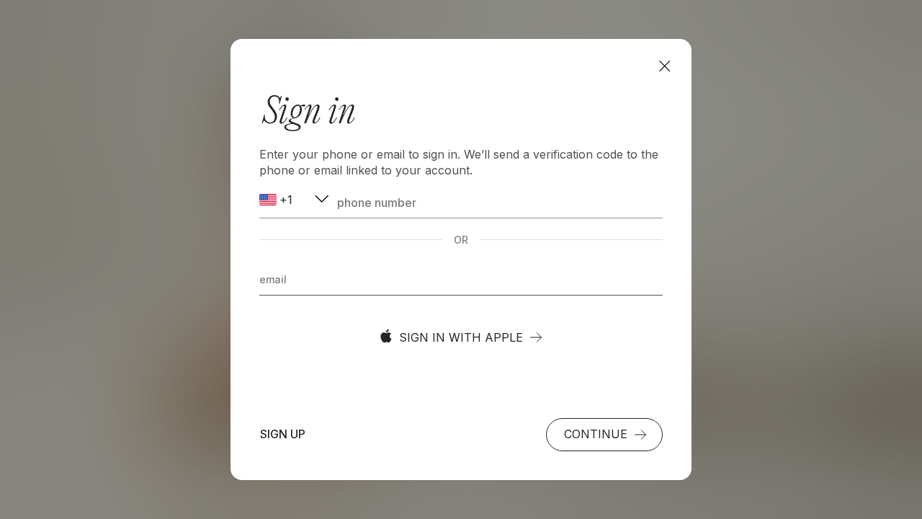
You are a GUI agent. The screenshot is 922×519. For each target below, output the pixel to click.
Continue (595, 434)
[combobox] (295, 200)
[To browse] (664, 65)
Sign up (282, 434)
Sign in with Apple (461, 337)
